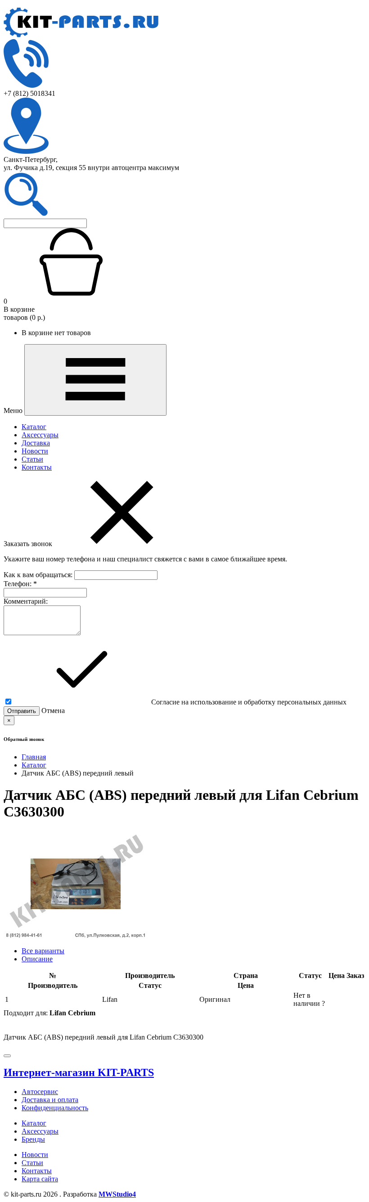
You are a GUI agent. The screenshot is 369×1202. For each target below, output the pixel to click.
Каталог (34, 427)
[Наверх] (7, 1055)
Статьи (32, 459)
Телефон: (20, 584)
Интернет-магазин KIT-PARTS (79, 1072)
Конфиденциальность (55, 1108)
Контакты (37, 467)
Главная (34, 757)
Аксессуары (40, 435)
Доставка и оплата (50, 1099)
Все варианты (43, 951)
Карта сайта (40, 1179)
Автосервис (40, 1091)
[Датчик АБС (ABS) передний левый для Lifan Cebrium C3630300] (76, 935)
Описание (37, 959)
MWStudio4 (117, 1194)
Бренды (33, 1139)
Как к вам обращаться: (39, 575)
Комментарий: (26, 601)
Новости (35, 451)
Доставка (36, 443)
